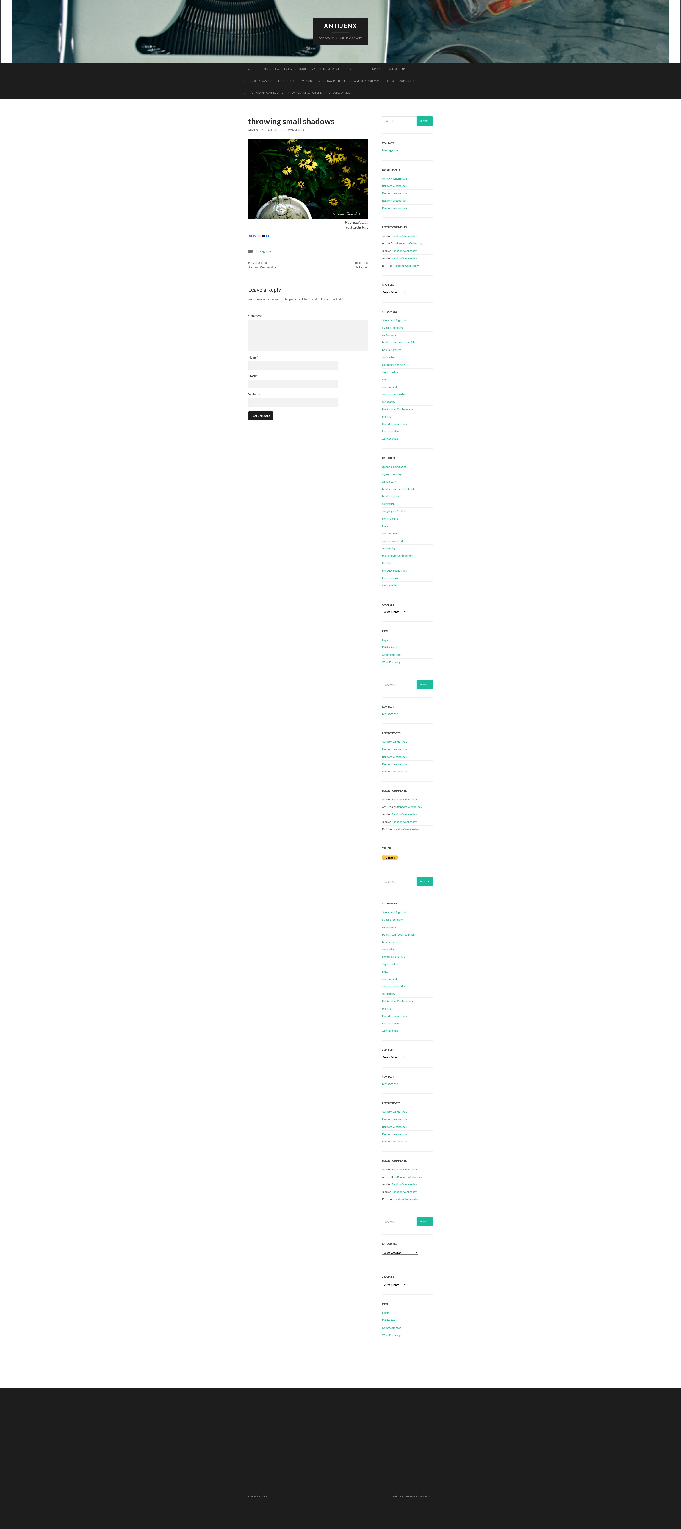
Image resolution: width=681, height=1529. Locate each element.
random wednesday (278, 69)
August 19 (256, 130)
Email (253, 376)
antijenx (340, 26)
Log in (385, 640)
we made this (310, 80)
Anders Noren (414, 1496)
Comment (256, 316)
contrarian (388, 357)
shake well (361, 265)
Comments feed (391, 654)
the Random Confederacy (266, 92)
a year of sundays (367, 80)
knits (290, 80)
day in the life (337, 80)
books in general (392, 349)
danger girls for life (307, 92)
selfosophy (397, 69)
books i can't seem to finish (398, 342)
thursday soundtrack (264, 80)
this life (352, 69)
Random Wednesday (262, 265)
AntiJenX (274, 130)
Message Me (390, 150)
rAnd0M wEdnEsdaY (394, 178)
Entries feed (389, 647)
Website (254, 394)
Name (253, 357)
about (252, 69)
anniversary (389, 335)
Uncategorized (339, 92)
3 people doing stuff (401, 80)
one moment (373, 69)
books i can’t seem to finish (319, 69)
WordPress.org (391, 662)
